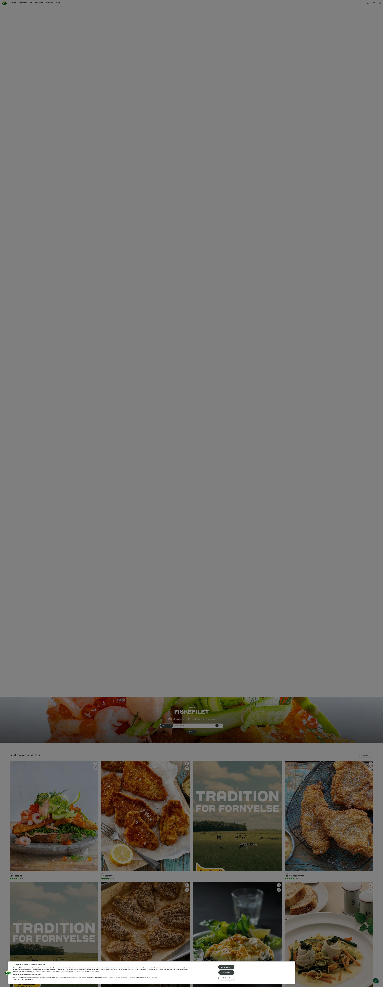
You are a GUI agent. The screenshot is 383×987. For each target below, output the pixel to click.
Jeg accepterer (226, 967)
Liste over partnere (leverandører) (23, 979)
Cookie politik (95, 971)
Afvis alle (226, 972)
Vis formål (226, 978)
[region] (151, 972)
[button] (7, 973)
